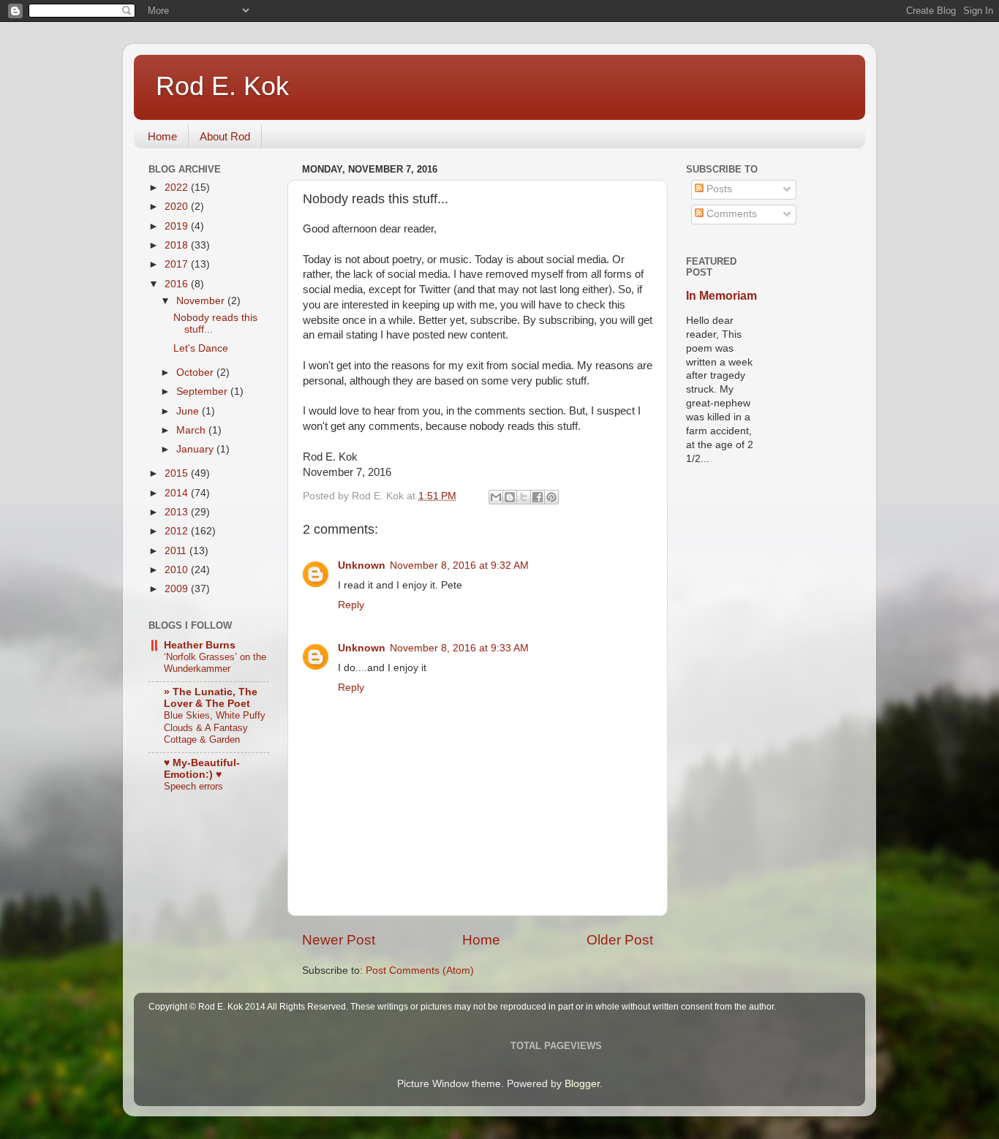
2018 (178, 245)
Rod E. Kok (222, 86)
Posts (718, 188)
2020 (178, 206)
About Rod (225, 136)
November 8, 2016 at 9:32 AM (459, 565)
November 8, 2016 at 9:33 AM (459, 648)
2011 (177, 550)
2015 (178, 473)
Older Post (620, 939)
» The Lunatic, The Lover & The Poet (210, 697)
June (189, 411)
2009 (178, 588)
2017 (178, 264)
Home (162, 136)
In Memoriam (721, 296)
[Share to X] (523, 497)
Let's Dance (200, 348)
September (203, 391)
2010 (178, 569)
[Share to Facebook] (537, 497)
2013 (178, 512)
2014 (178, 493)
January (196, 449)
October (196, 372)
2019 (178, 226)
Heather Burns (199, 645)
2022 (178, 187)
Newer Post (338, 939)
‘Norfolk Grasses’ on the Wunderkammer (215, 663)
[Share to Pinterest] (551, 497)
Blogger (582, 1083)
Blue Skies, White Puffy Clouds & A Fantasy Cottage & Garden (214, 727)
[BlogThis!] (509, 497)
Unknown (361, 565)
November (201, 300)
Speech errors (193, 786)
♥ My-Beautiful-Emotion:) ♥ (202, 768)
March (192, 430)
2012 (178, 531)
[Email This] (496, 497)
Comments (730, 213)
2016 (178, 284)
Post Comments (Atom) (420, 970)
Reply (351, 604)
